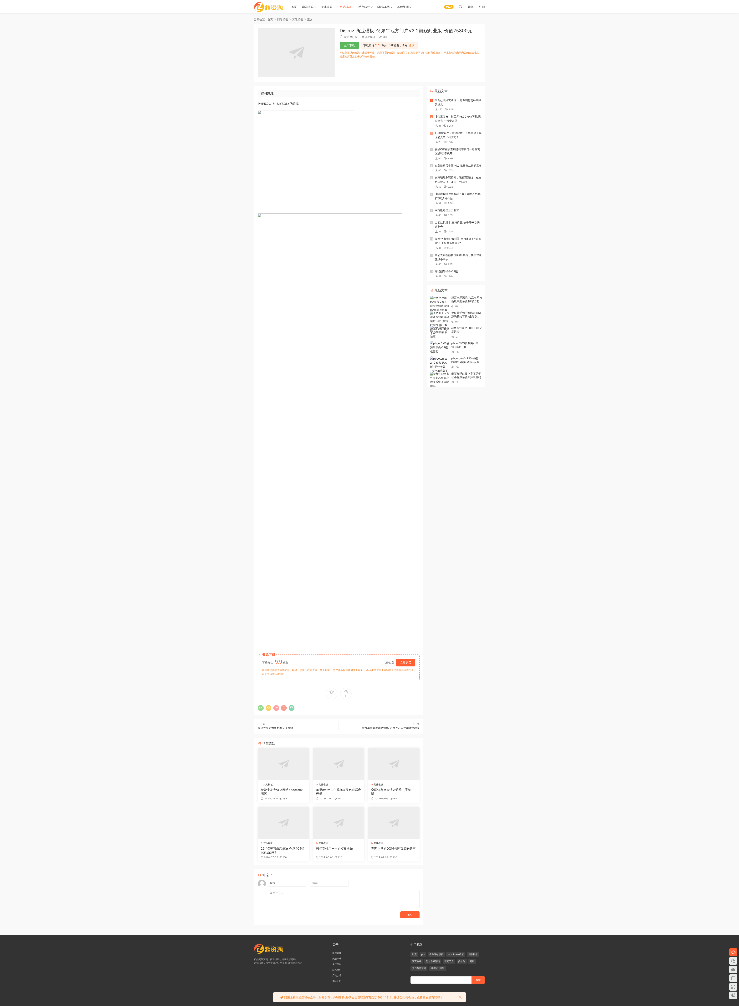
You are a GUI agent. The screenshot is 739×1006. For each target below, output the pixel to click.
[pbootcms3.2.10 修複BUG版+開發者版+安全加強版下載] (439, 366)
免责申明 (337, 958)
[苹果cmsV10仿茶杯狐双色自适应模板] (338, 764)
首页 (294, 7)
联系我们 (337, 969)
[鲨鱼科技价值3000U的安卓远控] (439, 332)
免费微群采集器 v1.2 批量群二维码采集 (458, 165)
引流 (414, 954)
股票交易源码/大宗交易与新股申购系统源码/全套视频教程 (466, 301)
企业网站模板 (436, 954)
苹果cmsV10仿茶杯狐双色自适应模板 (338, 792)
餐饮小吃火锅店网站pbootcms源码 (282, 792)
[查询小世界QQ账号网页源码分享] (394, 823)
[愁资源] (268, 6)
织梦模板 (473, 954)
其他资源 (403, 7)
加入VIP (336, 980)
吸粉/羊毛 (383, 7)
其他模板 (370, 36)
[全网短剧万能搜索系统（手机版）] (394, 764)
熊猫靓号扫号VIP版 (446, 271)
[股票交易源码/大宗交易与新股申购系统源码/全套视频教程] (439, 306)
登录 (411, 45)
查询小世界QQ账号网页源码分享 (393, 848)
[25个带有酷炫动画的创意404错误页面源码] (283, 823)
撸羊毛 (461, 961)
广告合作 (337, 975)
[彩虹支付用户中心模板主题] (338, 823)
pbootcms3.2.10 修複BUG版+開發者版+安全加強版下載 (466, 362)
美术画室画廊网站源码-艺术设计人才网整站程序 (391, 728)
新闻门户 (449, 961)
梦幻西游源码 (419, 968)
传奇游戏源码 (433, 961)
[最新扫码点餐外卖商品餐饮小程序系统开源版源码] (439, 380)
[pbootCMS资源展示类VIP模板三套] (439, 347)
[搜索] (460, 7)
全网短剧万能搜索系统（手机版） (391, 792)
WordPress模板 (456, 954)
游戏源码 (326, 7)
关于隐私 (337, 964)
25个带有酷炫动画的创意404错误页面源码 (282, 850)
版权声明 (337, 953)
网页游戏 (416, 961)
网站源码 (307, 7)
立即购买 (405, 662)
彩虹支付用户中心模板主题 (334, 848)
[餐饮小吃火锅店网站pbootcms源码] (283, 764)
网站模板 (345, 7)
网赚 (472, 961)
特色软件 (364, 7)
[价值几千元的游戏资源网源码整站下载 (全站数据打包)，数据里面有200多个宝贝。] (439, 323)
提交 (410, 914)
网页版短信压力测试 (447, 210)
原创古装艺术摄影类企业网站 (275, 728)
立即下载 (349, 45)
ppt (423, 954)
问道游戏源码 (437, 968)
